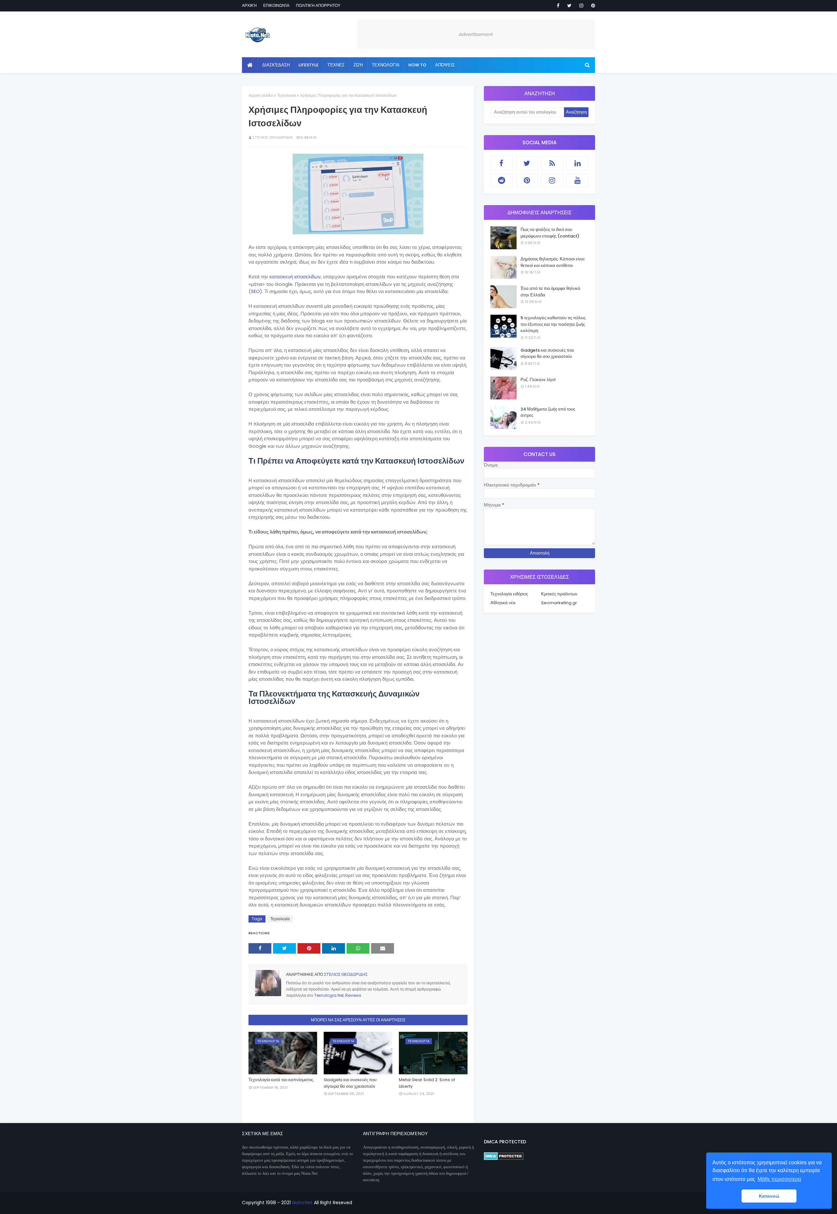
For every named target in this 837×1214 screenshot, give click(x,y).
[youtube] (578, 180)
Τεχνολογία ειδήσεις (509, 594)
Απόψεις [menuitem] (445, 65)
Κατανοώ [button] (769, 1196)
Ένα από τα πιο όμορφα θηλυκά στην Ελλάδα (550, 291)
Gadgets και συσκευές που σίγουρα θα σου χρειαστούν (350, 1083)
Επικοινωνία (276, 5)
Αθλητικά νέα (503, 603)
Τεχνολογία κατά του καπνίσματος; (281, 1080)
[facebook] (558, 5)
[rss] (552, 163)
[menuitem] (250, 65)
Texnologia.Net (329, 995)
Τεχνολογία (286, 95)
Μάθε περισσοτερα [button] (779, 1179)
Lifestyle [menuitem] (308, 65)
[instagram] (581, 5)
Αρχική (249, 5)
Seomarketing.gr (559, 603)
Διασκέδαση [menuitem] (276, 65)
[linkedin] (578, 163)
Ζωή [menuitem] (358, 65)
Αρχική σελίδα (260, 95)
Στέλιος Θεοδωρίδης (272, 137)
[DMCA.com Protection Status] (503, 1158)
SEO (255, 291)
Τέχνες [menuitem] (336, 65)
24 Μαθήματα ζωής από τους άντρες (548, 412)
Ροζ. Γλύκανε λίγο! (538, 380)
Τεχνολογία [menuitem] (386, 65)
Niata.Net (302, 1202)
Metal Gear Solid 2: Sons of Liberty (427, 1083)
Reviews (353, 995)
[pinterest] (592, 5)
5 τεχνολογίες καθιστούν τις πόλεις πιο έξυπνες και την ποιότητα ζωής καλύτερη (553, 324)
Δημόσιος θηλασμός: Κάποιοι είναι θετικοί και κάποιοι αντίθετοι (553, 262)
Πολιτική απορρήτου (318, 5)
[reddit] (501, 180)
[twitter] (569, 5)
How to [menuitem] (417, 65)
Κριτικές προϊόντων (559, 594)
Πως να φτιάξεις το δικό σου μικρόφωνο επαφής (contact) (550, 232)
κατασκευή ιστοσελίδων (295, 276)
